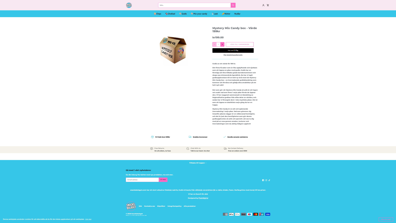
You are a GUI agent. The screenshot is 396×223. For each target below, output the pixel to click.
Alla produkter (190, 206)
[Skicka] (233, 5)
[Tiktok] (269, 180)
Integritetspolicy (175, 206)
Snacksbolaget (137, 214)
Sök (140, 206)
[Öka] (222, 44)
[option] (172, 50)
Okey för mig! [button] (386, 219)
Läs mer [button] (88, 219)
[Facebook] (263, 180)
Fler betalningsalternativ (233, 55)
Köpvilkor (161, 206)
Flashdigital (203, 198)
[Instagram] (266, 180)
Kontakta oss (149, 206)
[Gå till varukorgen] (268, 5)
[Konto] (263, 5)
